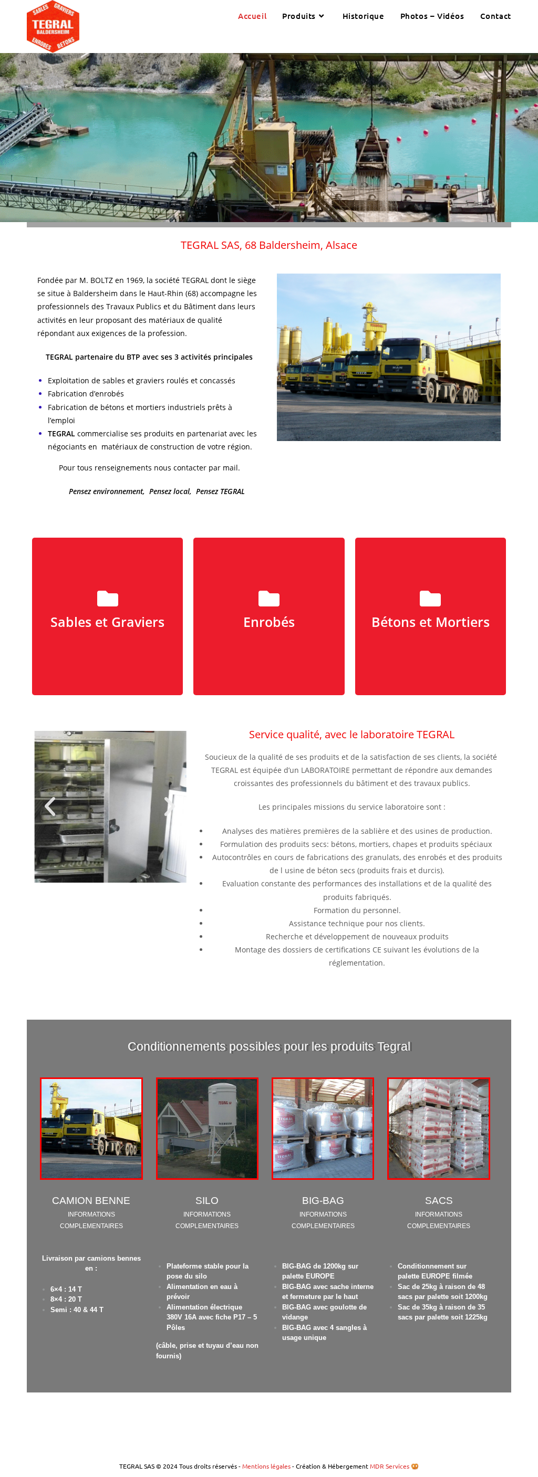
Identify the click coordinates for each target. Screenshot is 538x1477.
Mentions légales (267, 1466)
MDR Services (389, 1466)
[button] (50, 806)
